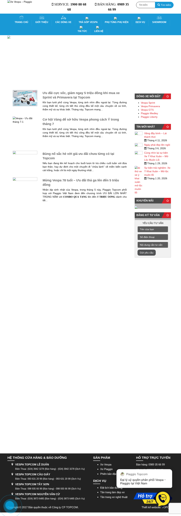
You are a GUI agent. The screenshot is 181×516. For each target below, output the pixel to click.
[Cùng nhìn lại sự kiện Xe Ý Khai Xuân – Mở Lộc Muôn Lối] (138, 153)
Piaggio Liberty (149, 116)
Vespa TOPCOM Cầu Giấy (32, 474)
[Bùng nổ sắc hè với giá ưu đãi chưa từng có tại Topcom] (25, 159)
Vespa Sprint (148, 102)
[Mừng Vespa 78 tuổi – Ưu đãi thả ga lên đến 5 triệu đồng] (25, 309)
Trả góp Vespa (88, 22)
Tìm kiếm (165, 5)
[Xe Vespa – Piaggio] (26, 2)
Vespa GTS (147, 109)
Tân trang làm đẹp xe (112, 492)
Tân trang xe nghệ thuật (113, 496)
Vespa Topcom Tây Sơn (32, 484)
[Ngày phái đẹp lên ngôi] (138, 145)
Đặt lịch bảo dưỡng (111, 487)
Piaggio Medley (149, 113)
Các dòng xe (63, 22)
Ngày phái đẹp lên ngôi (157, 144)
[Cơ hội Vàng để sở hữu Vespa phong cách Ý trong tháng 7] (25, 131)
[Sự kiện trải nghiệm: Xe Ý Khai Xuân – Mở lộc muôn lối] (138, 180)
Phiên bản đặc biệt (110, 473)
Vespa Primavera (150, 106)
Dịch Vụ (140, 22)
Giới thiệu (41, 22)
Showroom (159, 22)
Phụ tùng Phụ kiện (116, 22)
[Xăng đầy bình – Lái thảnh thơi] (138, 134)
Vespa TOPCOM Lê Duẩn (32, 464)
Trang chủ (21, 22)
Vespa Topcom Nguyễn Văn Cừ (37, 494)
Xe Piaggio (106, 469)
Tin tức (82, 31)
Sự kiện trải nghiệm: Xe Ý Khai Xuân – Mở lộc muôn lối (157, 171)
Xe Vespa (105, 464)
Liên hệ (98, 31)
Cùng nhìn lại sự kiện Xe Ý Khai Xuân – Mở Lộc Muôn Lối (156, 156)
